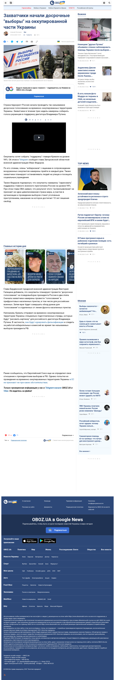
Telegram (24, 159)
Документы (48, 507)
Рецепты (25, 585)
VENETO (72, 8)
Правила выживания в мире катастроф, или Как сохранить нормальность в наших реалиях (90, 342)
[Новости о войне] (47, 441)
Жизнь (48, 550)
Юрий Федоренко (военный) (88, 329)
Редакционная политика (19, 440)
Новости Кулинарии (45, 585)
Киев (23, 557)
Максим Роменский (85, 348)
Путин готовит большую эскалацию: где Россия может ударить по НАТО (89, 393)
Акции (47, 578)
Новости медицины (29, 599)
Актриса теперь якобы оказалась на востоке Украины (86, 81)
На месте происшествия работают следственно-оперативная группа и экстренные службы (91, 249)
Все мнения (84, 451)
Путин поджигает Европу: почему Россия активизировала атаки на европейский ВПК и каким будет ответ (93, 218)
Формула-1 (54, 564)
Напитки (33, 585)
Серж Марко (83, 414)
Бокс (47, 564)
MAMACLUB (41, 599)
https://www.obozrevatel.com (78, 616)
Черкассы (54, 557)
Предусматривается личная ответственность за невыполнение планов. (94, 204)
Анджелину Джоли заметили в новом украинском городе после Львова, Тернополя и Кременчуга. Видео (87, 71)
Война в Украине (40, 8)
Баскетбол (32, 564)
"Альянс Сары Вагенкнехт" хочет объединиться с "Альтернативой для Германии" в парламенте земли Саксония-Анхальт (93, 56)
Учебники (30, 571)
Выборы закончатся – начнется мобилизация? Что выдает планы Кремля (88, 308)
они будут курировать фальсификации (44, 322)
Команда (47, 501)
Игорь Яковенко (84, 399)
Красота (39, 606)
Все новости (106, 550)
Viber (6, 391)
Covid (49, 599)
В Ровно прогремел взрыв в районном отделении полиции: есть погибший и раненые (94, 241)
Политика (22, 550)
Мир (33, 550)
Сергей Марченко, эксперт (87, 429)
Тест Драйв (26, 578)
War (25, 32)
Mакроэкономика (43, 592)
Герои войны (26, 8)
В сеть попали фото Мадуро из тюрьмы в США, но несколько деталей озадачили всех (88, 97)
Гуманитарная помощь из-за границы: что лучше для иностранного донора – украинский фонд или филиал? (90, 438)
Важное (82, 14)
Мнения (82, 300)
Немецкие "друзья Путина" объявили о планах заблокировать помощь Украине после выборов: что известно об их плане (94, 47)
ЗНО (53, 571)
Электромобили (37, 578)
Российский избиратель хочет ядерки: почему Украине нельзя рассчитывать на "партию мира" (90, 423)
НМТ (58, 571)
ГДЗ (23, 571)
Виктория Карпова (85, 444)
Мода (46, 606)
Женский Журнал (56, 606)
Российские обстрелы (85, 8)
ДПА (48, 571)
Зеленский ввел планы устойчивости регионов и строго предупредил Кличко (93, 196)
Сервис (53, 578)
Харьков (30, 557)
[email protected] (29, 663)
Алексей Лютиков (16, 32)
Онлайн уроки (40, 571)
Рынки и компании (28, 592)
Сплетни (32, 606)
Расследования (65, 550)
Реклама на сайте (28, 507)
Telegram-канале (53, 387)
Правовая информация (74, 501)
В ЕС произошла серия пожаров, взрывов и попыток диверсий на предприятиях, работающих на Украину (94, 226)
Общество (91, 550)
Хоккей (40, 564)
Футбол (24, 564)
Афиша (24, 606)
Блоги (75, 550)
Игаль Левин (83, 315)
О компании (26, 501)
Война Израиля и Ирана (57, 8)
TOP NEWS (83, 163)
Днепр (47, 557)
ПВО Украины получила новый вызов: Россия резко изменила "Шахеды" (90, 408)
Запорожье (39, 557)
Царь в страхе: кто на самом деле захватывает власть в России (90, 323)
